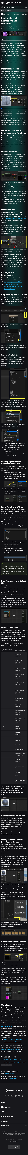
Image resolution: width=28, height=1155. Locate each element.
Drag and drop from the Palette (13, 282)
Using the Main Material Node (12, 1059)
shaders (10, 1064)
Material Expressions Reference (13, 1039)
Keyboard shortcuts (9, 289)
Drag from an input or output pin (13, 286)
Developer (6, 14)
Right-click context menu (11, 284)
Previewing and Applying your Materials (15, 1062)
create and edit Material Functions (16, 218)
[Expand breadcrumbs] (11, 14)
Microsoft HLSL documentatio (10, 1049)
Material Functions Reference (12, 1042)
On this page (5, 39)
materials (4, 1064)
